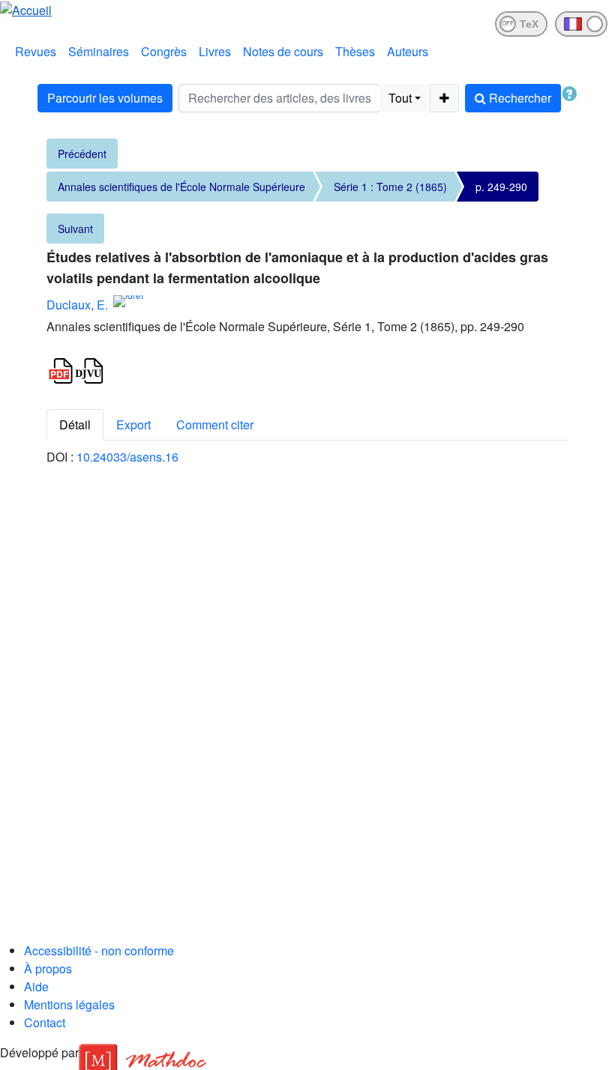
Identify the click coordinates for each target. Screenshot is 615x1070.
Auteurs (407, 51)
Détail (75, 424)
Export (133, 424)
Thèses (355, 51)
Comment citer (215, 424)
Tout (400, 97)
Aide (36, 986)
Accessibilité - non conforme (99, 950)
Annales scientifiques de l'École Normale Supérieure (181, 186)
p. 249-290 (501, 186)
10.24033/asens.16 (127, 456)
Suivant (75, 228)
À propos (48, 968)
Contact (44, 1022)
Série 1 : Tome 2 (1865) (390, 186)
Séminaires (98, 51)
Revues (35, 51)
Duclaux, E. (77, 304)
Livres (215, 51)
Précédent (82, 153)
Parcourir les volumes (105, 97)
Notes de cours (283, 51)
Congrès (164, 51)
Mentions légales (69, 1004)
